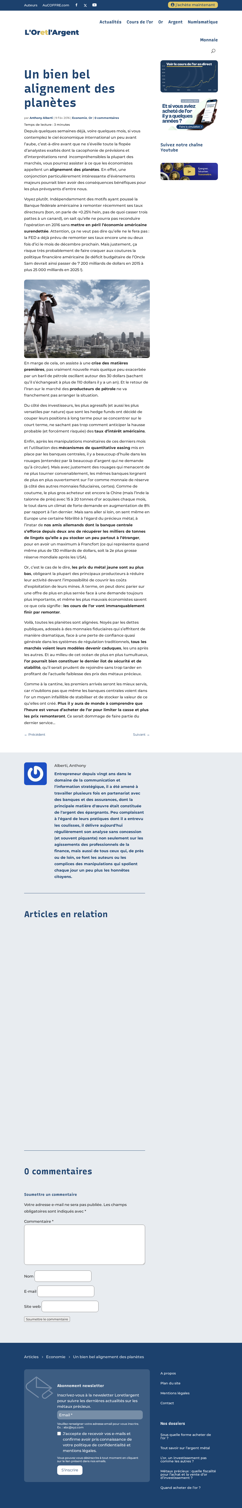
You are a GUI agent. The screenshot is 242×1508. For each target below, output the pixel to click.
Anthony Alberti (41, 118)
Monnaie (209, 40)
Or (160, 22)
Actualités (110, 22)
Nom (29, 1276)
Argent (175, 22)
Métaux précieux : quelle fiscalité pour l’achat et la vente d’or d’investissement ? (188, 1474)
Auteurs (30, 5)
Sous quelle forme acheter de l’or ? (185, 1436)
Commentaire (38, 1221)
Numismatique (203, 22)
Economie (79, 118)
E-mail (30, 1291)
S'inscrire (69, 1470)
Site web (32, 1306)
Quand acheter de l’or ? (180, 1488)
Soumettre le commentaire (47, 1319)
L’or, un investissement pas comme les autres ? (183, 1459)
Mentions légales (175, 1393)
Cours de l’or (140, 22)
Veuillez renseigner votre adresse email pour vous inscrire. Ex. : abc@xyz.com (98, 1425)
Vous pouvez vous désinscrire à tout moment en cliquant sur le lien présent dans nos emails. (97, 1459)
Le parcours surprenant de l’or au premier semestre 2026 (79, 1059)
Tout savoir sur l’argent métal (185, 1448)
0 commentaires (107, 118)
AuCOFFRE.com (56, 5)
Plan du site (170, 1383)
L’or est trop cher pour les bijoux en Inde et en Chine (75, 986)
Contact (167, 1403)
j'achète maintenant (195, 5)
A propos (168, 1373)
